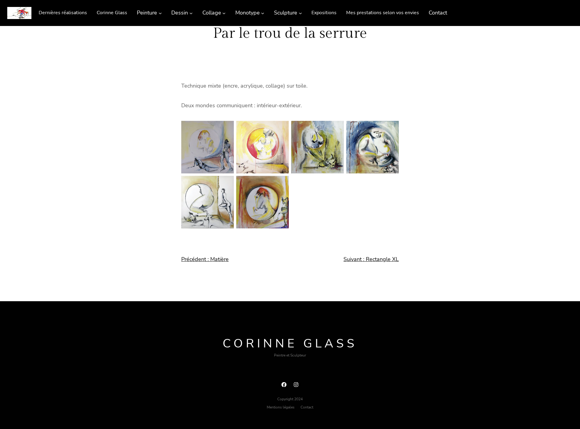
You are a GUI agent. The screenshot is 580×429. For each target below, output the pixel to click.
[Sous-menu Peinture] (160, 13)
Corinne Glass (290, 343)
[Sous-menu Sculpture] (300, 13)
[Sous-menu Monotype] (262, 13)
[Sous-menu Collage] (224, 13)
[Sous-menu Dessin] (191, 13)
